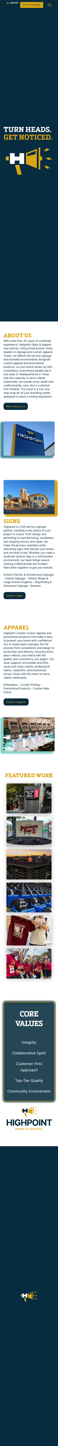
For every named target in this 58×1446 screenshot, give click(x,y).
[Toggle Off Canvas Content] (49, 5)
